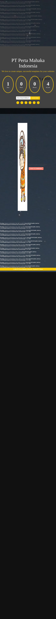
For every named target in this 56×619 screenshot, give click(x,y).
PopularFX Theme (38, 269)
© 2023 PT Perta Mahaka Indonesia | (23, 269)
